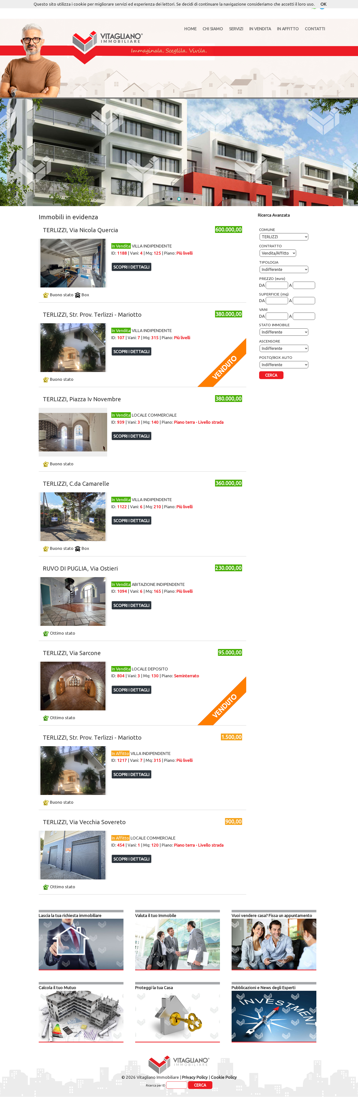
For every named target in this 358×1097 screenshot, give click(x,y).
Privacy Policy (195, 1077)
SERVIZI (236, 28)
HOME (190, 28)
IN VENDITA (260, 28)
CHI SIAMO (213, 28)
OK (323, 4)
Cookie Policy (224, 1077)
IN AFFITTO (288, 28)
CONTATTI (315, 28)
